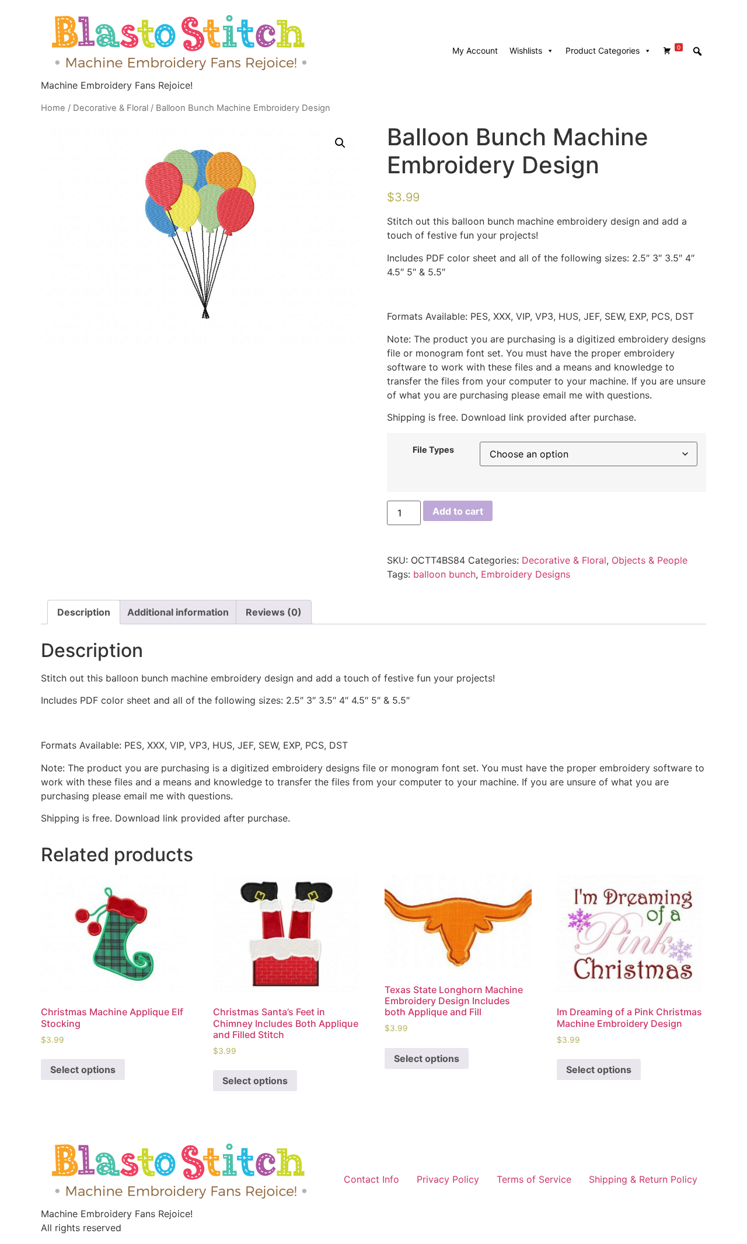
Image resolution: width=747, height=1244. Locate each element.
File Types (433, 450)
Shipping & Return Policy (643, 1179)
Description (83, 612)
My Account (475, 50)
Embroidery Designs (525, 574)
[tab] (83, 612)
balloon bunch (444, 574)
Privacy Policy (448, 1179)
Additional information (178, 612)
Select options (83, 1069)
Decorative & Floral (110, 108)
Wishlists (525, 50)
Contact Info (371, 1179)
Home (53, 108)
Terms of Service (534, 1179)
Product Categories (603, 50)
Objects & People (649, 560)
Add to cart (457, 511)
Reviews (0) (274, 612)
